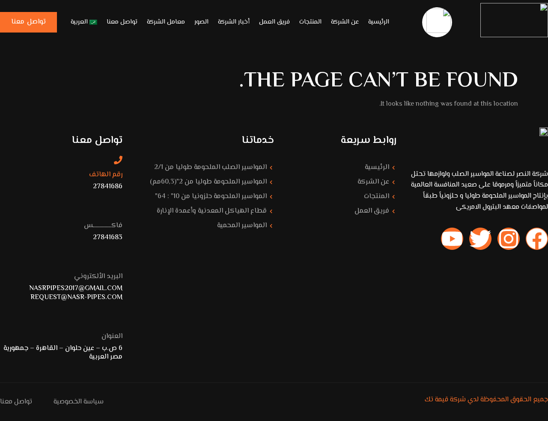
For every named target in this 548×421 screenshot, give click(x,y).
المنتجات (310, 22)
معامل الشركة (166, 22)
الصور (201, 22)
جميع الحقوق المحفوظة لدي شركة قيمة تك (486, 399)
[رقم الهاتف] (118, 160)
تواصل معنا (122, 22)
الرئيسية (378, 22)
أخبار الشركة (234, 22)
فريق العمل (274, 22)
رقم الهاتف (105, 174)
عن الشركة (345, 22)
